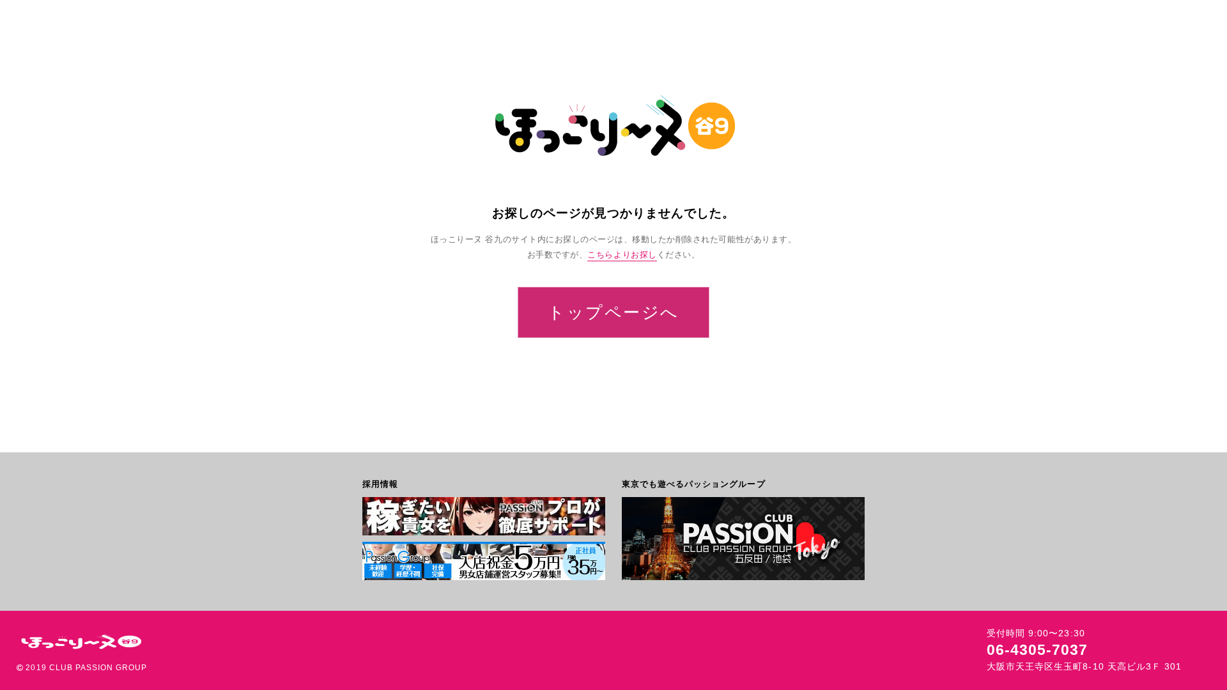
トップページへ (613, 312)
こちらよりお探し (621, 254)
